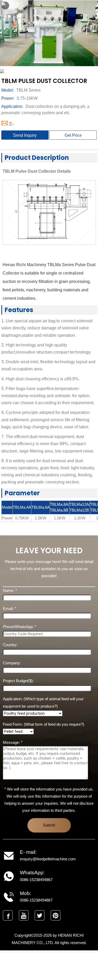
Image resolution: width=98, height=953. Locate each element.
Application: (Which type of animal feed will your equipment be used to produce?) (43, 702)
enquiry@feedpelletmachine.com (48, 859)
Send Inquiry (25, 135)
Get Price (73, 135)
